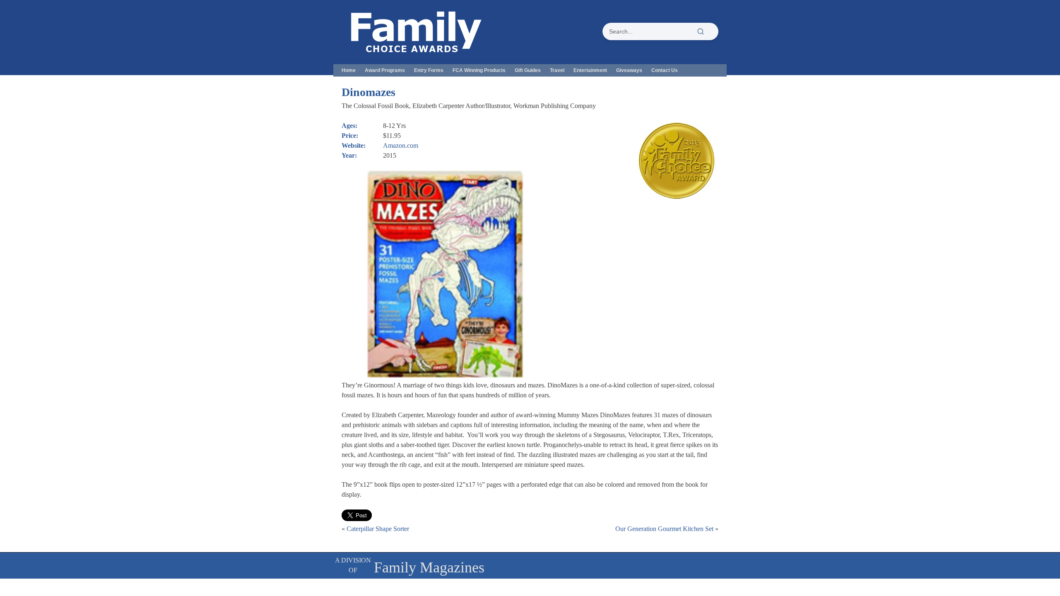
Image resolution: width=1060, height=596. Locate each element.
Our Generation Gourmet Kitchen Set (664, 528)
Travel (557, 70)
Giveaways (629, 70)
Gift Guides (528, 70)
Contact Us (664, 70)
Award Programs (385, 70)
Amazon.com (400, 145)
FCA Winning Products (479, 70)
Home (349, 70)
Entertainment (590, 70)
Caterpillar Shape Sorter (378, 528)
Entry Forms (428, 70)
